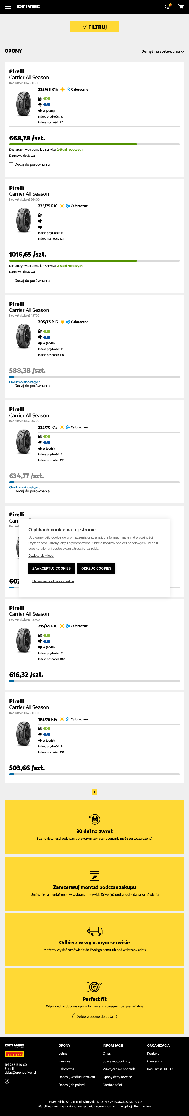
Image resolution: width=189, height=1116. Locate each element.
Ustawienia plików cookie (53, 581)
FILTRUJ (97, 27)
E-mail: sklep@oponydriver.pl (20, 1070)
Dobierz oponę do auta (94, 1016)
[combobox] (161, 51)
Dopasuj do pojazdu (72, 1084)
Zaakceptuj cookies (51, 568)
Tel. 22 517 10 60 (16, 1065)
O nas (107, 1053)
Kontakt (153, 1053)
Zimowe (64, 1061)
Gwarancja (154, 1061)
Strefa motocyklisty (116, 1061)
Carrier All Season (29, 77)
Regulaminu (142, 1106)
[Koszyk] (181, 7)
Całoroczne (66, 1069)
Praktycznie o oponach (119, 1069)
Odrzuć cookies (96, 568)
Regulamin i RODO (160, 1069)
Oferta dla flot (112, 1084)
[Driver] (28, 7)
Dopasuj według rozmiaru (77, 1077)
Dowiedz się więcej (41, 555)
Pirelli (16, 71)
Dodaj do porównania (32, 164)
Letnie (63, 1053)
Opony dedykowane (117, 1077)
